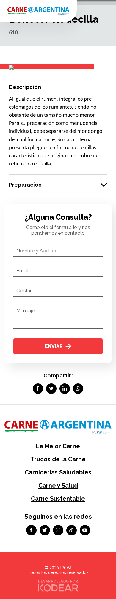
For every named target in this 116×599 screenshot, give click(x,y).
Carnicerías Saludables (58, 472)
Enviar (53, 346)
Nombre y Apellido (37, 251)
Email (22, 271)
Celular (24, 291)
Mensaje (25, 311)
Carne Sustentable (58, 498)
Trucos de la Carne (58, 459)
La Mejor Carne (58, 446)
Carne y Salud (58, 485)
